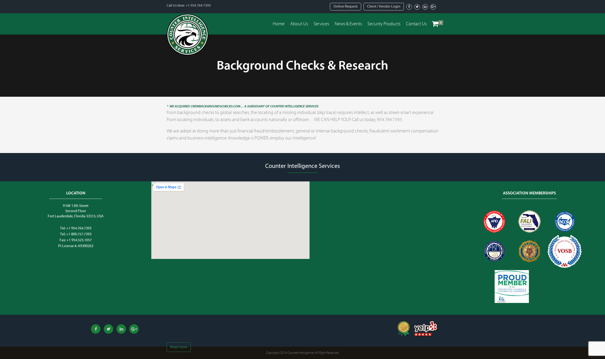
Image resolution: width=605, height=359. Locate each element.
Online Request (345, 6)
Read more (178, 347)
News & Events (348, 23)
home (279, 23)
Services (321, 23)
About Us (299, 23)
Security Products (383, 23)
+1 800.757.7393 (78, 234)
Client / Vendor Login (383, 6)
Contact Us (416, 23)
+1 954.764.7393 (198, 6)
